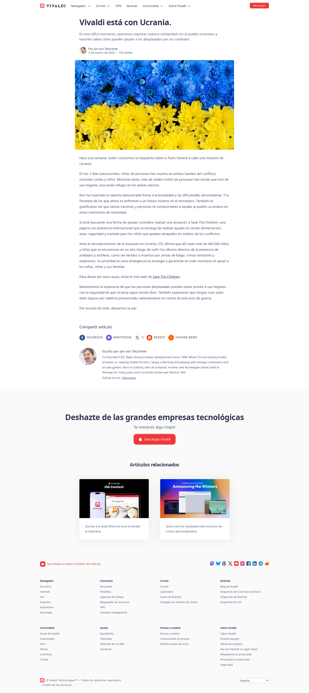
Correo (101, 6)
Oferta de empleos (231, 644)
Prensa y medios (170, 633)
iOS (42, 597)
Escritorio (45, 586)
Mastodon (129, 378)
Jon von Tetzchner (106, 49)
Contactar (106, 649)
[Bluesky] (218, 563)
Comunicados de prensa (174, 638)
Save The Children (166, 277)
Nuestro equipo (229, 638)
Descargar (46, 612)
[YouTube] (236, 563)
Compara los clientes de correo (178, 602)
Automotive (47, 607)
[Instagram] (242, 563)
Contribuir (46, 654)
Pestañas (105, 591)
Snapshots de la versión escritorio (240, 591)
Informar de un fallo (112, 644)
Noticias (132, 6)
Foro (42, 644)
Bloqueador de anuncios (114, 602)
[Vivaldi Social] (212, 563)
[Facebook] (248, 563)
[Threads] (224, 563)
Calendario (166, 591)
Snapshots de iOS (230, 602)
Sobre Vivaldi (178, 6)
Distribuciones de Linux (174, 644)
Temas (44, 649)
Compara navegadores (113, 612)
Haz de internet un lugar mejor (239, 649)
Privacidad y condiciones (235, 659)
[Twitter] (230, 563)
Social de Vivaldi (49, 633)
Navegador (79, 6)
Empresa (45, 602)
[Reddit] (267, 563)
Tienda (44, 659)
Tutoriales (106, 638)
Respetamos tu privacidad (236, 654)
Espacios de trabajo (112, 597)
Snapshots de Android (233, 597)
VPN (118, 6)
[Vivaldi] (52, 6)
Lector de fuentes (170, 597)
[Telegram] (261, 563)
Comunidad (151, 6)
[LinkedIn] (254, 563)
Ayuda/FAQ (106, 633)
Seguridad (226, 664)
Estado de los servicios (57, 685)
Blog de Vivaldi (229, 586)
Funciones (106, 586)
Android (45, 591)
